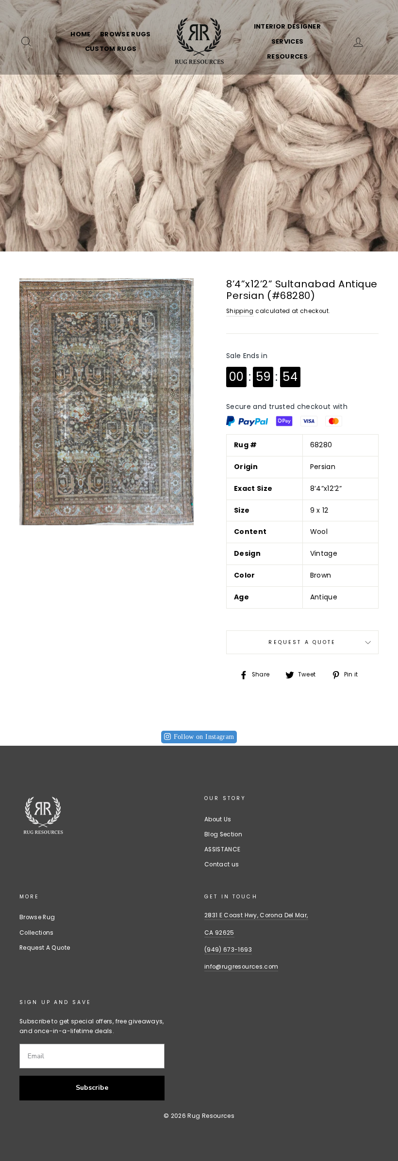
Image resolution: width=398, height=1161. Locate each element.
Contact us (221, 864)
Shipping (240, 311)
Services (287, 41)
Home (80, 34)
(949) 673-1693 (228, 950)
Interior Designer (287, 26)
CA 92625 (219, 933)
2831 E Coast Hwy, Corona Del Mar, (256, 915)
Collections (36, 933)
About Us (218, 819)
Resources (287, 56)
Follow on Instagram (204, 736)
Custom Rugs (111, 48)
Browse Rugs (125, 34)
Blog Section (223, 834)
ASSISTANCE (222, 849)
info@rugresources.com (241, 967)
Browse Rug (37, 917)
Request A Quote (302, 642)
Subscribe (92, 1087)
